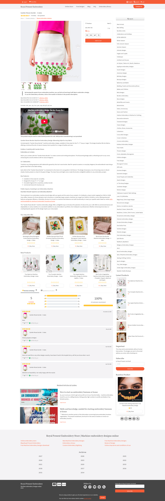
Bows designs (121, 99)
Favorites (33, 2)
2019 (124, 464)
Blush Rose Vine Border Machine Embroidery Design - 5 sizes (102, 238)
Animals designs (121, 50)
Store (22, 18)
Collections (120, 131)
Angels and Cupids (122, 53)
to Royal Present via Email (123, 361)
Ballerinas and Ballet (123, 83)
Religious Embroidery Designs (125, 245)
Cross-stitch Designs (122, 135)
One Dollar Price (121, 225)
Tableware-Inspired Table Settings (126, 193)
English (130, 2)
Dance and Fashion (122, 112)
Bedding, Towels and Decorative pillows (128, 86)
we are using (87, 498)
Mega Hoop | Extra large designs (126, 199)
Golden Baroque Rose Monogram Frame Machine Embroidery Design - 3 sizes (78, 238)
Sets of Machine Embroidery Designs (127, 255)
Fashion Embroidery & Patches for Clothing (129, 115)
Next (108, 23)
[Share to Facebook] (91, 35)
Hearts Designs (121, 180)
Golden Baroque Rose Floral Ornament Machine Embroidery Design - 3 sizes (55, 238)
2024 (40, 460)
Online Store (69, 6)
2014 (82, 472)
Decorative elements (123, 118)
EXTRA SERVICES (121, 37)
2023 (82, 460)
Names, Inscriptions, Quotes (125, 206)
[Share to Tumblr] (99, 35)
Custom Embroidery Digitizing (72, 445)
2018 (40, 468)
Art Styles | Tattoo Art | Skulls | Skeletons (128, 63)
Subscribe (130, 369)
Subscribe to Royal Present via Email (125, 483)
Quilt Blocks (120, 238)
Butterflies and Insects (123, 102)
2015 (40, 472)
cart (143, 2)
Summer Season (121, 47)
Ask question (41, 15)
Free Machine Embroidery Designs (115, 441)
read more (63, 402)
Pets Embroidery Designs (124, 235)
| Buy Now (31, 246)
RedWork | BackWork (123, 242)
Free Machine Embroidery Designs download (35, 445)
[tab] (30, 291)
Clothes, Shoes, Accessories (124, 128)
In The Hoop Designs (123, 183)
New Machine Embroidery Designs (73, 441)
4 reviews (33, 15)
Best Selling (120, 27)
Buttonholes (120, 105)
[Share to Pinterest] (87, 35)
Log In (25, 2)
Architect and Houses (123, 60)
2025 (124, 456)
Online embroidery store (28, 441)
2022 (124, 460)
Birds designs (120, 92)
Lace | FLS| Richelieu (122, 196)
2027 (40, 456)
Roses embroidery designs (44, 18)
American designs (122, 73)
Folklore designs (121, 157)
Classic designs (121, 125)
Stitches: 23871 (44, 102)
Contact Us (139, 6)
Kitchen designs (121, 190)
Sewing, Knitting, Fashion (124, 258)
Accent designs (121, 70)
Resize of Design (110, 443)
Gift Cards (119, 167)
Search (131, 19)
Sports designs (121, 261)
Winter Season (121, 40)
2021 (40, 464)
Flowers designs (30, 18)
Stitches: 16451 (43, 98)
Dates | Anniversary (122, 109)
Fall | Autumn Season (123, 44)
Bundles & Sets (121, 31)
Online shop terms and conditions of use (118, 445)
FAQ (94, 6)
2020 (82, 464)
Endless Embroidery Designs (125, 144)
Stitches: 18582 (43, 100)
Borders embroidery (122, 96)
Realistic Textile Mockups (124, 271)
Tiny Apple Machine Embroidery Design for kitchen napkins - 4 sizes (78, 276)
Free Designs (80, 6)
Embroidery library (105, 6)
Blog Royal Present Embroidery (30, 443)
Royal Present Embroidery (32, 7)
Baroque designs (121, 79)
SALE (118, 248)
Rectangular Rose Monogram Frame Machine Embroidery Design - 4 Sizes (31, 238)
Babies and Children (122, 89)
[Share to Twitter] (95, 35)
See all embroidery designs (124, 251)
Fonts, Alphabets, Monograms (125, 154)
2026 (82, 456)
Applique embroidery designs (125, 66)
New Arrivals (120, 24)
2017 (82, 468)
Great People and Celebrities (125, 177)
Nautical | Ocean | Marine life (125, 209)
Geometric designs (122, 173)
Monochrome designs (123, 203)
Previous (89, 23)
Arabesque (120, 57)
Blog (88, 6)
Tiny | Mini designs (122, 264)
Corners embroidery (122, 141)
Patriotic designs (121, 232)
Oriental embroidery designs (125, 219)
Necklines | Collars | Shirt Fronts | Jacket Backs (130, 212)
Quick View (31, 226)
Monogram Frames (122, 164)
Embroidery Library (69, 443)
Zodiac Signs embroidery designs (126, 268)
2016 (124, 468)
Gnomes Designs (121, 170)
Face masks (120, 147)
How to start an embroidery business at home (79, 392)
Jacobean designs (122, 186)
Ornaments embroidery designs (126, 216)
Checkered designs (122, 122)
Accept (103, 497)
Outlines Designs (121, 229)
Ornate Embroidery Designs (124, 222)
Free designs (120, 160)
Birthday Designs (121, 76)
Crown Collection (122, 138)
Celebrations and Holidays (124, 34)
